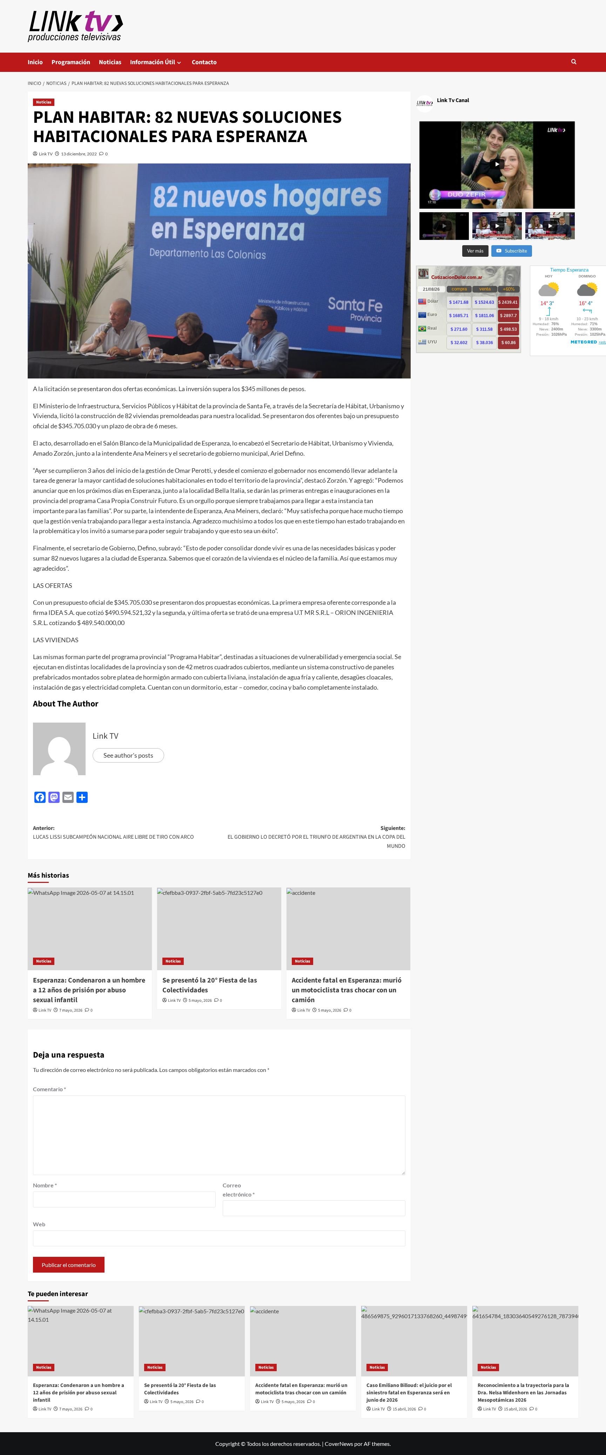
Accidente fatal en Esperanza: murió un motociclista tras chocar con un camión (347, 990)
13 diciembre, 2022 (79, 153)
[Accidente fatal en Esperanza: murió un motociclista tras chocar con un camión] (349, 928)
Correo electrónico (239, 1190)
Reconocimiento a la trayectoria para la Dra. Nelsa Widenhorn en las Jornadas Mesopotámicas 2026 (523, 1393)
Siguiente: (316, 837)
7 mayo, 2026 (70, 1010)
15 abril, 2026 (404, 1409)
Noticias (110, 62)
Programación (71, 62)
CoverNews (339, 1443)
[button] (574, 62)
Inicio (35, 62)
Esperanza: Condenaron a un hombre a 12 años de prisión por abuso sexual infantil (89, 990)
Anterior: (113, 832)
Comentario (49, 1089)
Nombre (45, 1185)
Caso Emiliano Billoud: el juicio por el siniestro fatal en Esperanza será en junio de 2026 (409, 1393)
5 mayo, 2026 (200, 1001)
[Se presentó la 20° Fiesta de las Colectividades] (219, 928)
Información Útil (152, 62)
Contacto (204, 62)
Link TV (46, 153)
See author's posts (128, 755)
